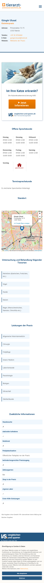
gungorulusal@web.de (18, 38)
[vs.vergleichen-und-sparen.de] (10, 538)
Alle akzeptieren (22, 573)
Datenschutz (24, 569)
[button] (22, 228)
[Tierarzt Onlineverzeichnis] (11, 8)
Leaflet (6, 250)
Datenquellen (38, 250)
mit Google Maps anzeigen (22, 223)
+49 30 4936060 (16, 35)
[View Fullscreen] (39, 221)
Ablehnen (22, 578)
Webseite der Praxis (17, 41)
